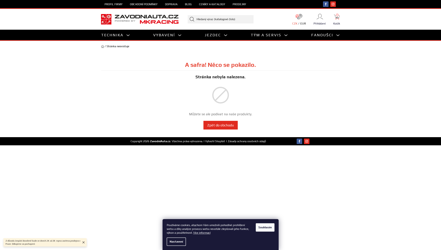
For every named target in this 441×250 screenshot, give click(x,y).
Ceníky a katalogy (212, 4)
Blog (188, 4)
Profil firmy (113, 4)
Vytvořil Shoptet (215, 141)
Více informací (202, 232)
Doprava (171, 4)
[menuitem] (116, 35)
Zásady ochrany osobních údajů (247, 141)
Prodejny (239, 4)
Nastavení (176, 241)
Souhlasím (265, 227)
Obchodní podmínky (144, 4)
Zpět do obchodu (220, 125)
